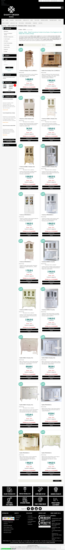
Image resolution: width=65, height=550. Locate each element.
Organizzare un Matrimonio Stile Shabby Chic (57, 535)
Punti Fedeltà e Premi (8, 527)
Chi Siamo (6, 40)
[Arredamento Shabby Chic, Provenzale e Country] (11, 11)
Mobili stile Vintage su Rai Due (56, 538)
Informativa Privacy (7, 530)
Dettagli (29, 91)
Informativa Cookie (7, 532)
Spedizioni (6, 31)
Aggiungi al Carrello (29, 89)
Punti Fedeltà (6, 45)
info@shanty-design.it (43, 546)
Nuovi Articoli (8, 75)
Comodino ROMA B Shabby (11, 87)
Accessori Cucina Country (40, 542)
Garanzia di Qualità (56, 494)
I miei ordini (30, 516)
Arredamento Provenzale (56, 540)
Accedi (2, 1)
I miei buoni (30, 524)
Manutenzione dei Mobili (8, 528)
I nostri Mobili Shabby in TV (56, 531)
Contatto (2, 2)
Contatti (5, 51)
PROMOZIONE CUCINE (57, 518)
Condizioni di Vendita (8, 515)
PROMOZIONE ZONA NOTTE (56, 521)
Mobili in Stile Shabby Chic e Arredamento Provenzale (56, 524)
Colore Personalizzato (9, 494)
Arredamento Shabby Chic (17, 540)
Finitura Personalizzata (25, 494)
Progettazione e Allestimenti (56, 504)
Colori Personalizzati (8, 43)
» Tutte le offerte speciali (9, 92)
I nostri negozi (7, 38)
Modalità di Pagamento (8, 36)
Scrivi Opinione (9, 141)
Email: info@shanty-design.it (44, 526)
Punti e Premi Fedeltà (40, 504)
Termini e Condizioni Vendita (8, 34)
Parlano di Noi (7, 47)
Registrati (6, 49)
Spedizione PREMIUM (25, 503)
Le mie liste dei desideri (5, 5)
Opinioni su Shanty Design (9, 139)
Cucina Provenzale (14, 542)
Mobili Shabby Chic (7, 540)
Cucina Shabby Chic (27, 540)
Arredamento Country (29, 542)
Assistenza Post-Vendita (9, 504)
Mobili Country (22, 542)
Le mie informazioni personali (32, 522)
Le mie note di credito (32, 517)
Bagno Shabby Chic (36, 540)
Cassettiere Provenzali (46, 540)
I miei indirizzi (30, 519)
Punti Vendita (18, 515)
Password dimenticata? (9, 69)
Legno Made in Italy (40, 494)
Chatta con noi (7, 548)
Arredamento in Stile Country (56, 528)
